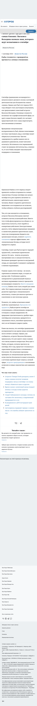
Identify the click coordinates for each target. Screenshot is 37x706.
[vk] (16, 423)
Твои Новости (5, 601)
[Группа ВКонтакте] (3, 618)
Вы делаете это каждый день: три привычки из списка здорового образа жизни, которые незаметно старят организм (17, 436)
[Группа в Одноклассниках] (6, 618)
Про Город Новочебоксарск (8, 570)
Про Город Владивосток (8, 605)
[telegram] (21, 423)
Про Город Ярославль (7, 574)
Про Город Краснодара (7, 609)
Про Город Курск (6, 588)
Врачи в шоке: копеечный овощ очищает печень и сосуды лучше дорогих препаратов (20, 389)
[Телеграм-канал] (8, 618)
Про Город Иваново (6, 581)
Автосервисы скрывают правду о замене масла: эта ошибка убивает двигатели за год (19, 410)
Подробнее (31, 687)
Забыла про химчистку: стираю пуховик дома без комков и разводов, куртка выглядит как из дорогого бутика (18, 448)
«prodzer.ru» (13, 644)
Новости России (8, 48)
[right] (35, 26)
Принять (31, 31)
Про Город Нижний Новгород (9, 598)
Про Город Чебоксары (7, 567)
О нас (3, 631)
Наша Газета (5, 578)
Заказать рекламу (6, 628)
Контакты (4, 634)
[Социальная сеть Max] (11, 618)
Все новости (4, 26)
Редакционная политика (8, 637)
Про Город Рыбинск (6, 591)
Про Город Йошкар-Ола (8, 584)
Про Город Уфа (5, 594)
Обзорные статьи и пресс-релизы (18, 26)
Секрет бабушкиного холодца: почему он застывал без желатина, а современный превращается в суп (20, 397)
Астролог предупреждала (16, 362)
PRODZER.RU (14, 662)
